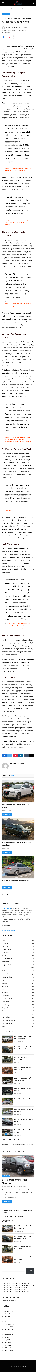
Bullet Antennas (7, 959)
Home (3, 9)
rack (3, 989)
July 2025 (7, 1340)
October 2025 (8, 1332)
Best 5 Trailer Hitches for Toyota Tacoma (17, 1207)
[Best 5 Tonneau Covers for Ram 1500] (7, 1091)
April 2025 (7, 1348)
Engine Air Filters (7, 971)
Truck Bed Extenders (8, 1020)
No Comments (22, 30)
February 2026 (9, 1324)
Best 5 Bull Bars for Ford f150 (13, 1216)
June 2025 (7, 1342)
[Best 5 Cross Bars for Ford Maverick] (18, 1166)
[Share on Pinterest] (9, 37)
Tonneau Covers (7, 1014)
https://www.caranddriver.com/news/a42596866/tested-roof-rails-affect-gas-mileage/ (18, 222)
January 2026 (8, 1327)
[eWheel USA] (18, 3)
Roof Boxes (5, 996)
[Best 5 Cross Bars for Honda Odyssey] (7, 1132)
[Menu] (3, 3)
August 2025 (8, 1337)
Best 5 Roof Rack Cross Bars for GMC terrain (17, 1283)
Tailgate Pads (6, 1008)
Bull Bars (5, 956)
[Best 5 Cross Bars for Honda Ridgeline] (7, 1111)
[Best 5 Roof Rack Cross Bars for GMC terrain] (18, 791)
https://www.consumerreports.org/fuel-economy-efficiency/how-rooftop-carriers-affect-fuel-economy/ (18, 626)
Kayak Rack (5, 983)
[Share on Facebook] (3, 37)
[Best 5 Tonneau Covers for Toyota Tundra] (7, 1080)
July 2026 (7, 1314)
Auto (3, 940)
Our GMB (24, 1366)
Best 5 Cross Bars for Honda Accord (15, 880)
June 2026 (7, 1316)
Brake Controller (7, 949)
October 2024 (8, 1350)
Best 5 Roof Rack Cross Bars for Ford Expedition (19, 1285)
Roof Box (5, 992)
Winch (4, 1026)
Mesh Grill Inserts (8, 977)
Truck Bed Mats (7, 1023)
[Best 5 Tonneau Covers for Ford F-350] (7, 1059)
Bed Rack (5, 943)
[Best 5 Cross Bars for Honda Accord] (18, 867)
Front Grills (5, 974)
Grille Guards (6, 980)
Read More (6, 814)
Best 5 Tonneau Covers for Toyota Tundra (16, 1291)
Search (4, 1267)
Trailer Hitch (6, 1017)
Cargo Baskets (6, 965)
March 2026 (8, 1322)
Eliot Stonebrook (13, 27)
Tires (3, 1011)
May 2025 (7, 1345)
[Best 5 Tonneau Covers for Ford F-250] (7, 1070)
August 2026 (8, 1311)
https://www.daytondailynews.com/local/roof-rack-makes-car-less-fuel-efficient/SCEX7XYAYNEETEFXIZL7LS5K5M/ (18, 439)
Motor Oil (5, 986)
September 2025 (9, 1335)
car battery (5, 962)
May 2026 (7, 1319)
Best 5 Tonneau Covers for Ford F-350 (15, 1287)
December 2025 (9, 1329)
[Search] (33, 3)
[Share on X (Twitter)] (6, 37)
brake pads (5, 952)
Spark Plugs (5, 1005)
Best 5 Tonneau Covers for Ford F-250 (15, 1289)
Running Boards (7, 999)
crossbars (6, 14)
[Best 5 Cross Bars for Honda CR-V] (7, 1122)
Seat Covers (5, 1002)
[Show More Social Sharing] (13, 37)
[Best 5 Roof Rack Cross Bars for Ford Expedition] (18, 829)
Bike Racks (5, 946)
